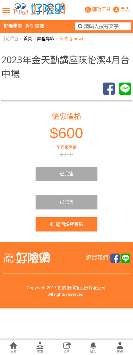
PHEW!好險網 (39, 9)
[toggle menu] (6, 10)
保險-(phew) (71, 38)
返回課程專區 (69, 224)
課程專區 (45, 38)
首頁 (28, 38)
